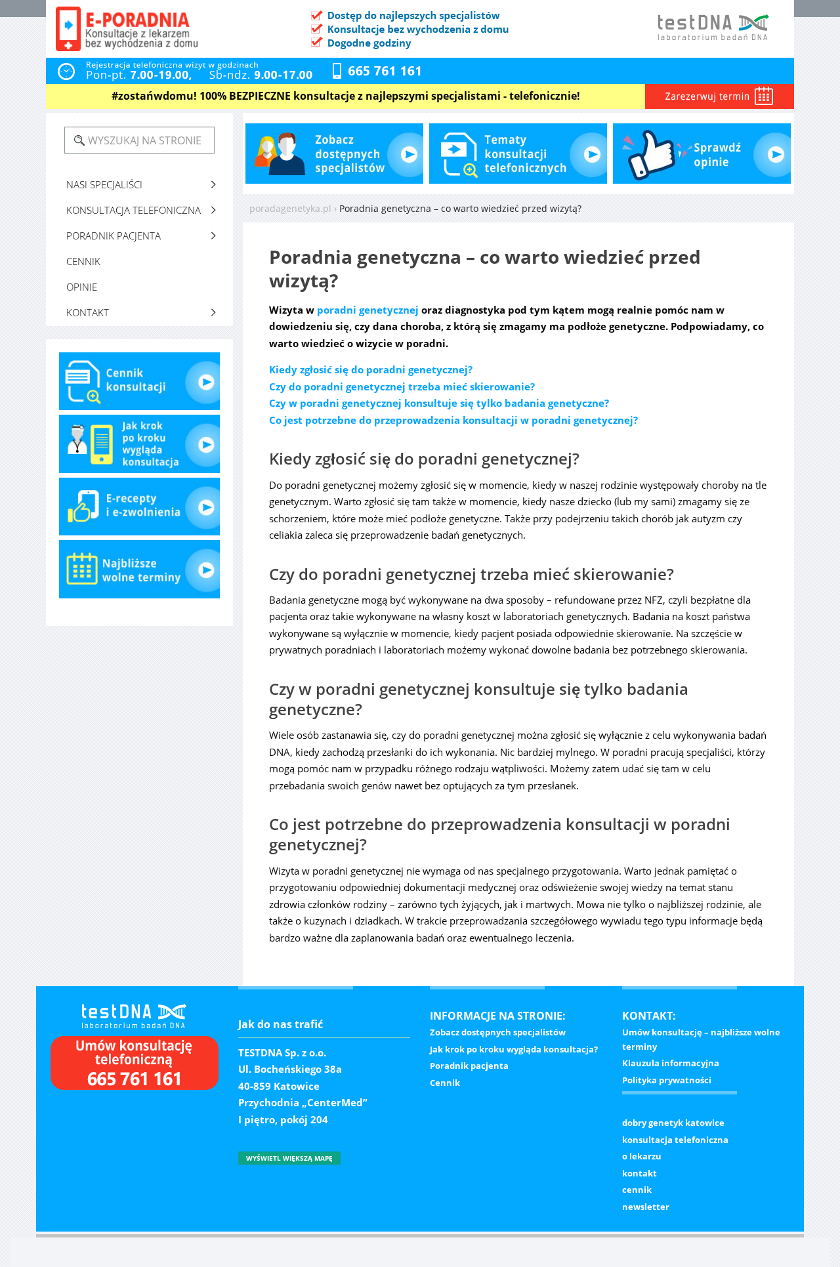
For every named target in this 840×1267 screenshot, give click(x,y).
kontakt (639, 1173)
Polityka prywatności (666, 1080)
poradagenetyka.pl (290, 208)
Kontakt (87, 312)
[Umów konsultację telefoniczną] (132, 1066)
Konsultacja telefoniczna (133, 210)
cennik (637, 1189)
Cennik (83, 261)
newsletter (645, 1207)
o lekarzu (642, 1156)
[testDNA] (130, 1014)
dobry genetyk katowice (673, 1123)
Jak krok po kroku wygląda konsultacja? (514, 1049)
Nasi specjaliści (104, 184)
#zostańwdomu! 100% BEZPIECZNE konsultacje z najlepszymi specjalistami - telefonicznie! (346, 96)
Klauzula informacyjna (670, 1063)
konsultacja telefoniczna (675, 1140)
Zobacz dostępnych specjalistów (498, 1032)
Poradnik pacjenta (113, 235)
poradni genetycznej (368, 309)
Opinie (81, 286)
